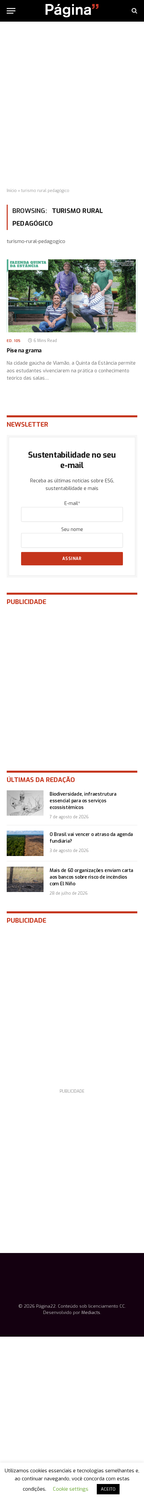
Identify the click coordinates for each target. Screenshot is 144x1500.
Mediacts (90, 1312)
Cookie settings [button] (70, 1489)
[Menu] (11, 10)
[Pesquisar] (133, 10)
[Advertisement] (72, 105)
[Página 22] (72, 11)
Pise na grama (24, 350)
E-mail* (72, 503)
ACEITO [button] (108, 1489)
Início (12, 190)
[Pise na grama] (72, 295)
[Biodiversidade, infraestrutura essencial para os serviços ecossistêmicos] (25, 803)
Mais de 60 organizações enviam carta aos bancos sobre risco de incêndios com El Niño (91, 877)
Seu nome (72, 529)
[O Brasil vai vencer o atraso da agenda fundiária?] (25, 843)
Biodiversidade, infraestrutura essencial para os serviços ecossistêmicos (83, 801)
